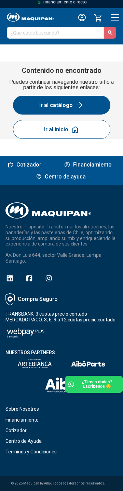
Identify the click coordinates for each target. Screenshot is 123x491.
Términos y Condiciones (31, 451)
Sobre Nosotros (22, 409)
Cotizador (16, 430)
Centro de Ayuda (23, 441)
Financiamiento (22, 420)
